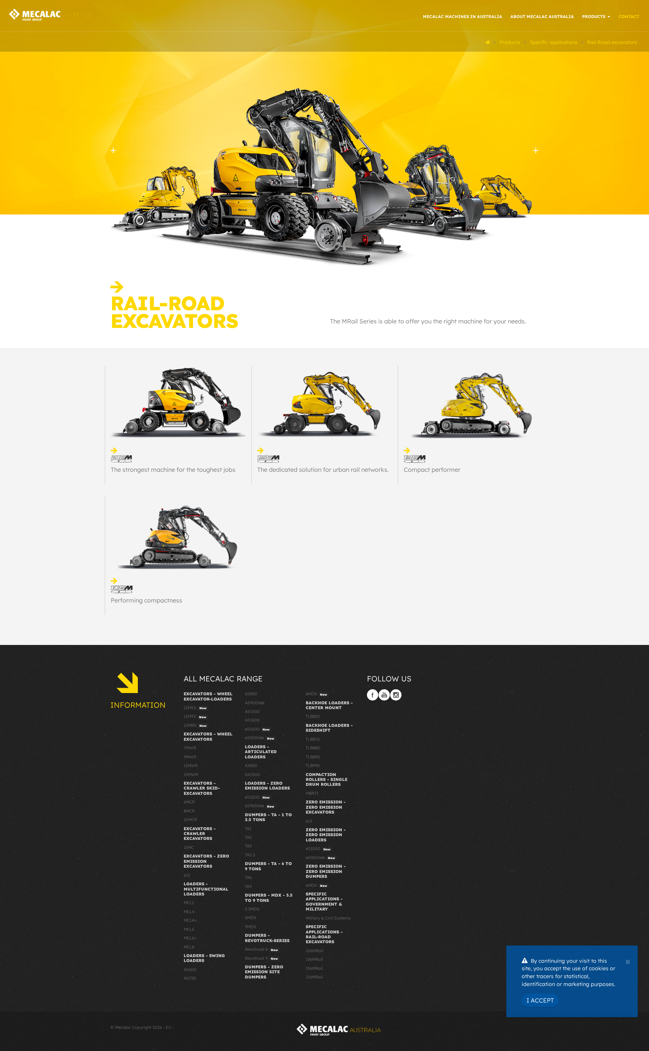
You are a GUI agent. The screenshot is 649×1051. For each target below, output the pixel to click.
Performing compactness (146, 600)
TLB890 (313, 757)
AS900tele (254, 702)
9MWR (190, 757)
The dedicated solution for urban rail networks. (323, 469)
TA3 (248, 846)
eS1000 (257, 729)
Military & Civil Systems (328, 918)
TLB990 (313, 765)
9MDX (250, 926)
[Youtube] (384, 695)
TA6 (248, 877)
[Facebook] (372, 695)
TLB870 (313, 739)
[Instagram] (395, 695)
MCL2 (189, 902)
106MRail (314, 950)
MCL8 (189, 947)
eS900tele (259, 737)
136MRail (314, 959)
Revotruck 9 (261, 958)
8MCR (189, 811)
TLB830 (313, 716)
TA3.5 (250, 855)
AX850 (251, 765)
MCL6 (189, 929)
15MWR (191, 774)
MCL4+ (190, 920)
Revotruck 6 (261, 949)
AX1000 (252, 774)
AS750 (190, 978)
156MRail (314, 968)
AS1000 (252, 711)
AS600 (190, 969)
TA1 (248, 828)
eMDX (316, 693)
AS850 (251, 693)
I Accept (540, 1000)
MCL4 (189, 911)
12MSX (195, 707)
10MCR (190, 819)
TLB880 (313, 747)
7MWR (190, 747)
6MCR (189, 802)
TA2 (248, 837)
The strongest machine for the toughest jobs (173, 469)
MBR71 (312, 793)
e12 (187, 875)
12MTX (195, 716)
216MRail (314, 977)
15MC (189, 847)
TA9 (248, 886)
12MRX (195, 725)
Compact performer (432, 469)
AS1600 (252, 720)
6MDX (250, 917)
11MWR (191, 765)
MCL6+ (190, 938)
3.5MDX (252, 909)
